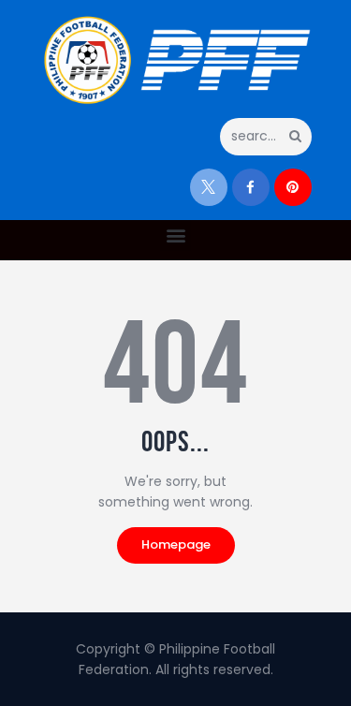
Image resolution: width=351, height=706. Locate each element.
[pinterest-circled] (293, 187)
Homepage (176, 544)
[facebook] (251, 187)
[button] (175, 235)
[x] (208, 187)
